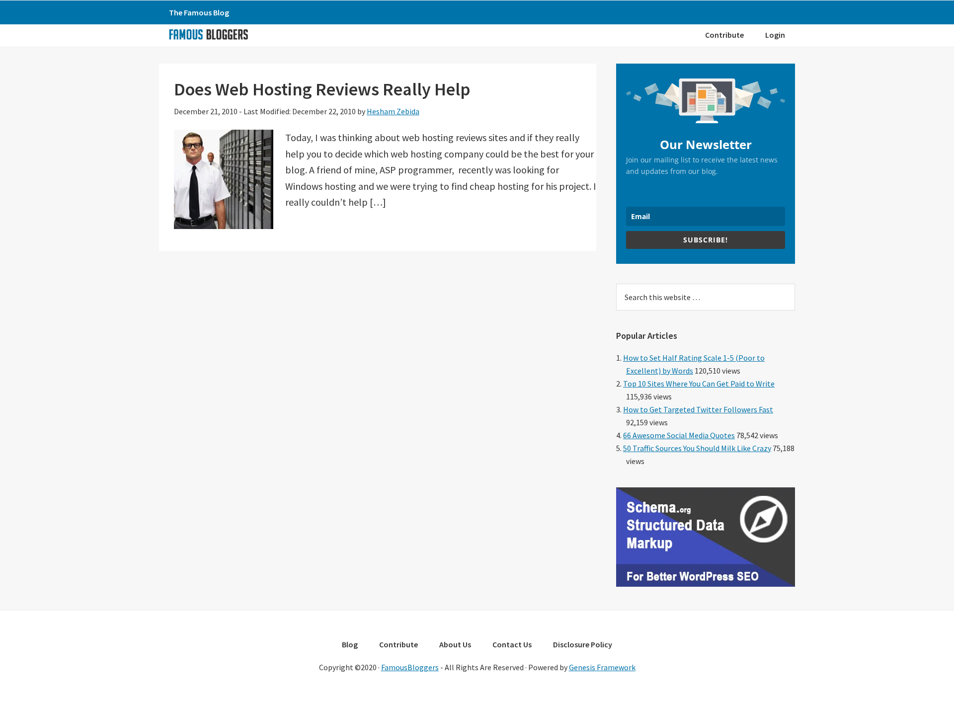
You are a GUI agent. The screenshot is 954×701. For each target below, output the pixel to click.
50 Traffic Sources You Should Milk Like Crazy (697, 448)
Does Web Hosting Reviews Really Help (322, 89)
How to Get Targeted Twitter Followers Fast (698, 409)
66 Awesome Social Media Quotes (679, 435)
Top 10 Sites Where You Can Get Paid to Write (699, 384)
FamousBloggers (410, 667)
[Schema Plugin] (705, 584)
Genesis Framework (602, 667)
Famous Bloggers (208, 34)
